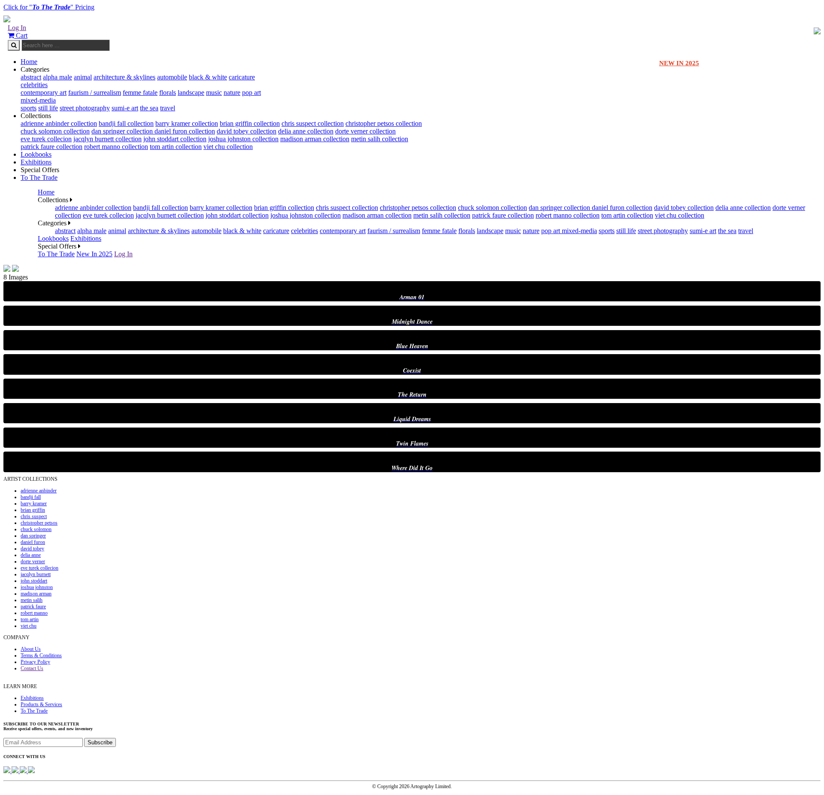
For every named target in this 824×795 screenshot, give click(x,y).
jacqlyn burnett (36, 574)
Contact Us (32, 668)
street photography (85, 108)
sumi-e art (125, 108)
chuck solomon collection (55, 131)
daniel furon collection (184, 131)
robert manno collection (116, 146)
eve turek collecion (46, 139)
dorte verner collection (365, 131)
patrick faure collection (51, 146)
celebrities (34, 84)
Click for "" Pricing (48, 7)
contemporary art (44, 92)
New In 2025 (94, 254)
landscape (191, 92)
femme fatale (140, 92)
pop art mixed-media (569, 230)
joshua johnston (37, 587)
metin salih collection (379, 139)
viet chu (28, 626)
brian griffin (33, 510)
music (214, 92)
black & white (208, 77)
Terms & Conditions (41, 655)
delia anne (31, 555)
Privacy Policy (35, 662)
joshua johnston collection (243, 139)
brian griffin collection (250, 123)
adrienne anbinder (39, 491)
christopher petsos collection (383, 123)
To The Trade (39, 177)
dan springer (33, 536)
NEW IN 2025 (679, 63)
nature (232, 92)
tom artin (30, 619)
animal (83, 77)
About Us (31, 649)
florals (167, 92)
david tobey (32, 549)
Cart (20, 35)
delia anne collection (305, 131)
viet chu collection (228, 146)
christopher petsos (39, 523)
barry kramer (34, 504)
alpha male (57, 77)
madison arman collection (314, 139)
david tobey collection (246, 131)
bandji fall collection (126, 123)
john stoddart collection (174, 139)
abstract (31, 77)
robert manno (34, 613)
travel (167, 108)
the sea (149, 108)
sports (28, 108)
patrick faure (33, 607)
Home (29, 61)
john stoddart (34, 581)
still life (48, 108)
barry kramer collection (186, 123)
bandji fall (31, 497)
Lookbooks (36, 154)
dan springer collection (122, 131)
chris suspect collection (313, 123)
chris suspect (34, 516)
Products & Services (41, 704)
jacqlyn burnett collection (107, 139)
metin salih (31, 600)
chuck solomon (36, 529)
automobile (172, 77)
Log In (17, 27)
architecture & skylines (124, 77)
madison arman (36, 594)
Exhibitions (36, 162)
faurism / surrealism (94, 92)
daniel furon (33, 542)
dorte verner (33, 561)
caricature (242, 77)
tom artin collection (176, 146)
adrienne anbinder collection (59, 123)
